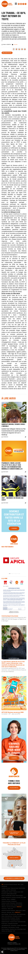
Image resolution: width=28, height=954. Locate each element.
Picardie (17, 927)
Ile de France (4, 923)
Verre (13, 912)
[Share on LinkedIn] (19, 49)
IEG (12, 908)
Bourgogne (12, 918)
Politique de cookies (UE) (14, 944)
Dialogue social (7, 52)
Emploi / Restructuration (17, 895)
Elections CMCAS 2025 (7, 895)
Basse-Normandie (6, 918)
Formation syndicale (15, 897)
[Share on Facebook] (13, 49)
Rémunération (19, 903)
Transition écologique (11, 906)
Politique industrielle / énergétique (9, 901)
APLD (19, 884)
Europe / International (6, 897)
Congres (3, 890)
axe (2, 884)
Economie (4, 893)
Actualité (15, 44)
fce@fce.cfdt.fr (14, 950)
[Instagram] (25, 4)
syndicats (17, 912)
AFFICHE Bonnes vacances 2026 (12, 712)
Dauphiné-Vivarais (5, 921)
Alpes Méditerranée (21, 914)
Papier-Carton (19, 910)
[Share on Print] (25, 49)
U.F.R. (14, 931)
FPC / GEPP (23, 897)
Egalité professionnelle (11, 893)
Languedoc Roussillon (13, 923)
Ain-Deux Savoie (12, 914)
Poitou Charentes (5, 929)
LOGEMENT (12, 899)
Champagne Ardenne (15, 919)
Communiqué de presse (10, 616)
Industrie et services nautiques (8, 910)
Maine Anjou (23, 925)
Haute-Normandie (21, 921)
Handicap (4, 899)
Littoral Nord (13, 925)
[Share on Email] (22, 49)
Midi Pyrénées (5, 927)
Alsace (3, 916)
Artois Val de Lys (8, 916)
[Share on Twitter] (16, 49)
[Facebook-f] (23, 4)
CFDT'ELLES (4, 886)
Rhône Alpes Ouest (21, 929)
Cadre (22, 884)
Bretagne (18, 918)
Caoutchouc (4, 908)
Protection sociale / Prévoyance (8, 903)
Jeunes (8, 899)
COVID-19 (8, 890)
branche (19, 906)
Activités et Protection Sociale (10, 884)
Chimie (9, 908)
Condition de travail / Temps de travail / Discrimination (13, 888)
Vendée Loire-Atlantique (7, 931)
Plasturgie (9, 912)
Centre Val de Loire (6, 919)
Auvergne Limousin (17, 916)
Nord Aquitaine (11, 927)
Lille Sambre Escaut (6, 925)
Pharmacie (4, 912)
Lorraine (18, 925)
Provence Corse (13, 929)
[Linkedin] (19, 4)
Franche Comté (13, 921)
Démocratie (13, 890)
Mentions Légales (12, 942)
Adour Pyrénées (5, 914)
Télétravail (4, 906)
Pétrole (23, 910)
